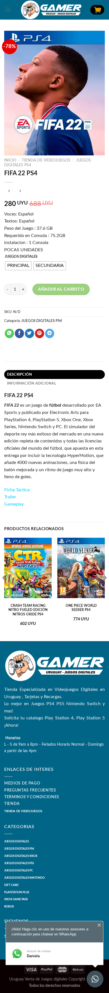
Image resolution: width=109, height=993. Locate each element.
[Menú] (7, 9)
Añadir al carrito (61, 289)
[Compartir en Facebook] (19, 333)
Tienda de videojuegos (46, 160)
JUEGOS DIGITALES (21, 257)
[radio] (18, 266)
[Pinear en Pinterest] (39, 333)
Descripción (19, 374)
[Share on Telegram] (49, 333)
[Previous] (4, 589)
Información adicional (31, 383)
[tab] (54, 374)
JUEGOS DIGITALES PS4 (41, 321)
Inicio (10, 160)
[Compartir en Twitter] (29, 333)
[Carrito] (97, 10)
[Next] (105, 589)
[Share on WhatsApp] (9, 333)
